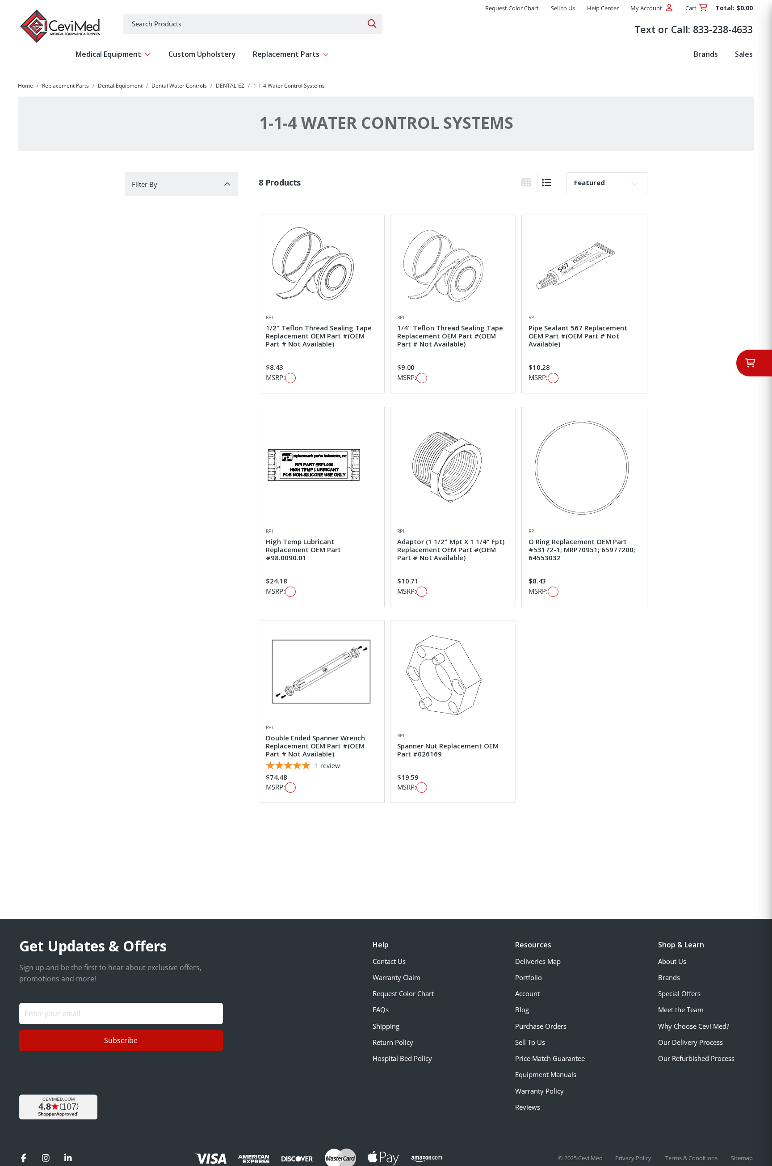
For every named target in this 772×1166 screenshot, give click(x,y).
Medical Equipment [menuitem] (108, 54)
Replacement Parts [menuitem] (286, 54)
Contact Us (389, 961)
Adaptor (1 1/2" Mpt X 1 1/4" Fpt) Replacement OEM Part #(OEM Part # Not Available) (450, 549)
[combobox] (252, 24)
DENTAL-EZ (230, 85)
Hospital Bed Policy (402, 1058)
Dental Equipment (120, 85)
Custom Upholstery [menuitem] (202, 54)
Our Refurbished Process (696, 1058)
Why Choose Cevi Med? (693, 1026)
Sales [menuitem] (744, 54)
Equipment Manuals (545, 1074)
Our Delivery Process (690, 1042)
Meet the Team (681, 1009)
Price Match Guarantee (550, 1058)
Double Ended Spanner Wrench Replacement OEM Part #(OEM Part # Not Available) (315, 746)
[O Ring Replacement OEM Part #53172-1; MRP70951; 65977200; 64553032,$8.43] (584, 467)
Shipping (386, 1026)
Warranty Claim (396, 977)
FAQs (381, 1009)
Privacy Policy (634, 1158)
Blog (522, 1009)
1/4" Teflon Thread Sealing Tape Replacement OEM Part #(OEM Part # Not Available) (450, 336)
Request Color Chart (403, 993)
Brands (669, 977)
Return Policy (393, 1042)
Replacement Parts (65, 85)
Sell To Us (530, 1042)
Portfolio (528, 977)
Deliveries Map (538, 961)
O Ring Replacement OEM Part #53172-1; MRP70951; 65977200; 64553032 (582, 549)
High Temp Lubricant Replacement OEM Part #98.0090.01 (303, 549)
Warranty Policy (539, 1090)
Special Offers (679, 993)
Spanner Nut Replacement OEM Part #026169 (448, 750)
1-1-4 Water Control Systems (289, 85)
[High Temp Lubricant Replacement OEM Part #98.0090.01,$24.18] (322, 467)
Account (527, 993)
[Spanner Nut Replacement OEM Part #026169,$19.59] (453, 676)
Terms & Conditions (692, 1158)
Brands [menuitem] (706, 54)
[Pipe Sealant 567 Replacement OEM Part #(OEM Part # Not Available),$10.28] (584, 264)
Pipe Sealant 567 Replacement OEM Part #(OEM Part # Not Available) (578, 336)
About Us (672, 961)
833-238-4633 (723, 29)
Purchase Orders (540, 1026)
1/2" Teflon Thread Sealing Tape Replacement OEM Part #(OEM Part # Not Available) (319, 336)
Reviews (527, 1107)
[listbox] (607, 182)
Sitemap (742, 1158)
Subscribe (121, 1040)
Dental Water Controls (179, 85)
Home (25, 85)
